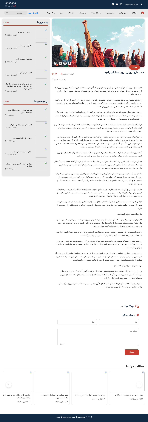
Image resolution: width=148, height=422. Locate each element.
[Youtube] (117, 4)
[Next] (9, 385)
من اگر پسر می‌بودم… (24, 32)
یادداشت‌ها (96, 13)
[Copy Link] (60, 63)
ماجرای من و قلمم (25, 46)
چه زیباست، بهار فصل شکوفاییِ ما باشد (90, 395)
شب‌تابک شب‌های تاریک (24, 59)
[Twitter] (121, 4)
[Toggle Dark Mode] (142, 4)
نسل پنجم (110, 13)
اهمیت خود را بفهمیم (25, 73)
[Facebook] (113, 4)
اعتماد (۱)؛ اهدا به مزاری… (22, 138)
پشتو (29, 13)
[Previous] (139, 385)
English (35, 13)
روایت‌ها (83, 13)
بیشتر (7, 22)
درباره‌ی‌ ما (51, 13)
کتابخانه (70, 13)
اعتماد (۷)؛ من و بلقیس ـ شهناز (21, 125)
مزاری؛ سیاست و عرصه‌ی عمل (21, 152)
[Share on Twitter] (65, 63)
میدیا (61, 13)
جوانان (134, 13)
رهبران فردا (123, 13)
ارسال (131, 352)
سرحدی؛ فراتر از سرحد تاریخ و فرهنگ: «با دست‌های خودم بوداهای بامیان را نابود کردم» (18, 86)
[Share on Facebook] (69, 63)
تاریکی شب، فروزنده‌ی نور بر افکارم (129, 395)
